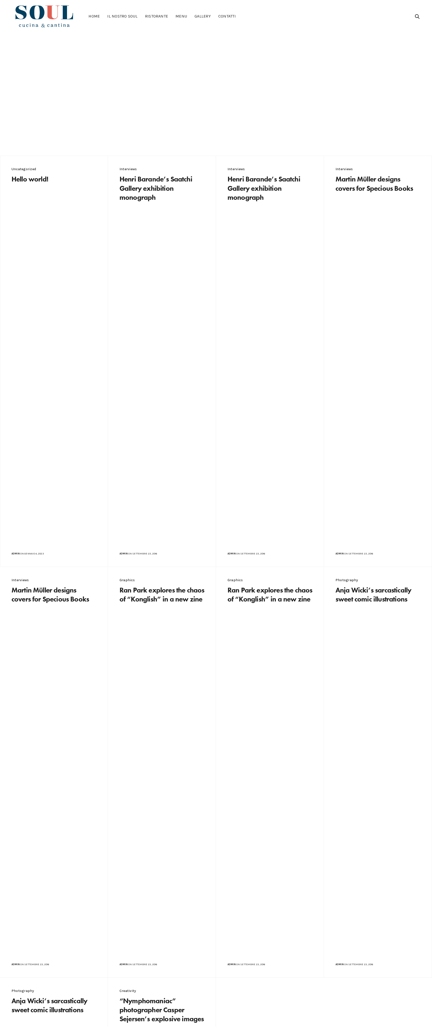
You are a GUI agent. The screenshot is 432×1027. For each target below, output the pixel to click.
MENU (181, 16)
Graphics (127, 580)
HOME (94, 16)
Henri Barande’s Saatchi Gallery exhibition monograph (156, 188)
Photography (347, 580)
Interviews (128, 169)
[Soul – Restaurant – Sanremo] (44, 16)
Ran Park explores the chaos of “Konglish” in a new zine (162, 594)
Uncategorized (24, 169)
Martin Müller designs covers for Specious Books (374, 183)
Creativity (128, 991)
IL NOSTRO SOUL (122, 16)
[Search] (417, 16)
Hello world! (30, 179)
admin (16, 553)
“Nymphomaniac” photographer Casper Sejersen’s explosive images (162, 1009)
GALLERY (202, 16)
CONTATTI (227, 16)
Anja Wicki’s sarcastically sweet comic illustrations (373, 594)
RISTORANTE (156, 16)
